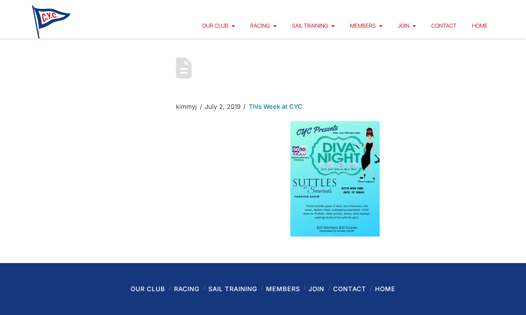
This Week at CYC (275, 106)
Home (385, 289)
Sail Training (232, 289)
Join (316, 289)
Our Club (148, 289)
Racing (186, 289)
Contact (349, 289)
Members (283, 289)
